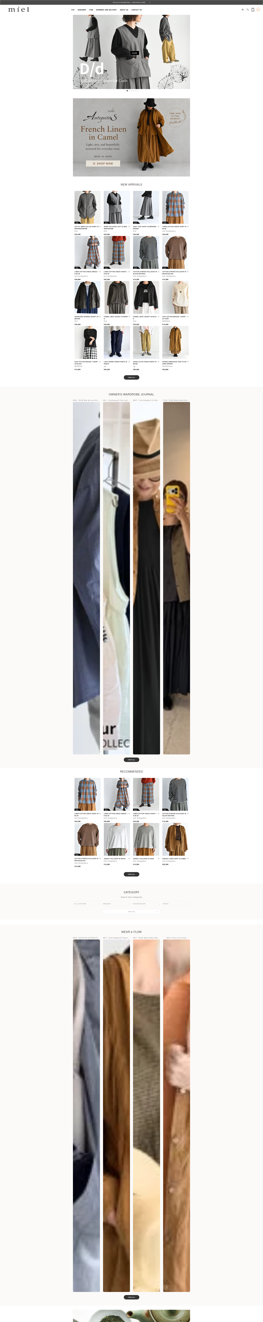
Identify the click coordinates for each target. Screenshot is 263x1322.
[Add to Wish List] (100, 227)
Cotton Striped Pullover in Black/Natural (145, 273)
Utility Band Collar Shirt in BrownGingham (86, 228)
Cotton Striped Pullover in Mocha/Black (174, 273)
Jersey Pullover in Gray (143, 859)
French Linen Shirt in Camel (174, 859)
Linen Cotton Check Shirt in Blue (174, 228)
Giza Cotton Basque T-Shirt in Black (86, 363)
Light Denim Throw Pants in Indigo (115, 363)
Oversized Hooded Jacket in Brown (86, 318)
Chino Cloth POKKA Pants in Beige (144, 363)
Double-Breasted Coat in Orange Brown (174, 363)
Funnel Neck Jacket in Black (144, 318)
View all (131, 377)
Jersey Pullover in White (115, 859)
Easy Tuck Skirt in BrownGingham (144, 228)
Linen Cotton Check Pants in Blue (115, 273)
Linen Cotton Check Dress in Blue (86, 273)
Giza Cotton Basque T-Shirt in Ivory (174, 318)
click (134, 75)
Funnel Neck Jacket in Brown (116, 318)
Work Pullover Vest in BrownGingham (115, 228)
